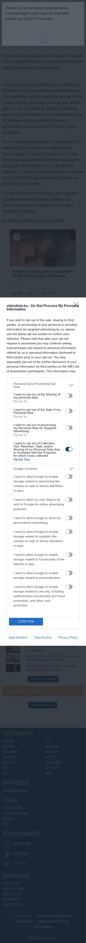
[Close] (77, 306)
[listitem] (43, 385)
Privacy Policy (68, 637)
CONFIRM (26, 621)
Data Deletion (18, 637)
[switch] (69, 395)
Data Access (43, 637)
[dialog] (43, 471)
